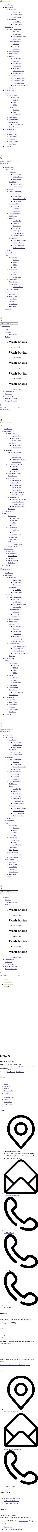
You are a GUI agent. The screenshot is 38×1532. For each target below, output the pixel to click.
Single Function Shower (19, 78)
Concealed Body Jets (18, 73)
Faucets (6, 513)
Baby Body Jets (17, 58)
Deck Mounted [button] (13, 107)
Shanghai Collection (11, 401)
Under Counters (17, 17)
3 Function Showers (18, 83)
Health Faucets (13, 134)
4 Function (16, 44)
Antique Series (17, 39)
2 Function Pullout (18, 124)
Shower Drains (13, 136)
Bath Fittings (8, 450)
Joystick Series (17, 34)
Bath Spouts (12, 88)
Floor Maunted (13, 117)
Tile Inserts (12, 139)
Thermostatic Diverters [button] (15, 41)
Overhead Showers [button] (14, 76)
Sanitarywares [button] (9, 7)
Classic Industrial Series (19, 36)
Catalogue (8, 146)
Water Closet (11, 443)
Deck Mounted (12, 527)
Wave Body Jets (17, 68)
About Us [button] (8, 332)
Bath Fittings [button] (9, 27)
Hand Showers (13, 53)
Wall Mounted (12, 516)
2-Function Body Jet (18, 71)
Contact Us (8, 394)
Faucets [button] (7, 93)
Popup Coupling (13, 141)
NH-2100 (15, 100)
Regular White (17, 12)
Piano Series (16, 49)
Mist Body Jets (17, 63)
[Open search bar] (1, 156)
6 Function (16, 46)
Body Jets (11, 478)
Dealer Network (10, 391)
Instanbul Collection (11, 398)
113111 (14, 112)
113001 (15, 102)
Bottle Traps (12, 144)
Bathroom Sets (9, 90)
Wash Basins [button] (12, 9)
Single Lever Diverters (14, 452)
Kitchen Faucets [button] (13, 122)
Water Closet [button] (12, 19)
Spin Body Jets (17, 66)
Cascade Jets (16, 61)
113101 (15, 105)
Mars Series (16, 31)
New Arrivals (9, 5)
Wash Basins (11, 433)
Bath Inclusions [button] (9, 129)
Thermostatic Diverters (15, 464)
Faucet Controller (13, 127)
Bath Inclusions (8, 549)
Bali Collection (9, 396)
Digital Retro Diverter (15, 51)
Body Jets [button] (11, 56)
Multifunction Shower (19, 85)
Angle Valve (12, 132)
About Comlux (13, 334)
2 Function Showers (18, 80)
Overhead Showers (13, 497)
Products (7, 337)
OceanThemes (23, 1521)
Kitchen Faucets (13, 542)
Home (7, 329)
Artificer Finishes (17, 14)
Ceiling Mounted (13, 119)
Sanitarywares (8, 431)
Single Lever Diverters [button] (15, 29)
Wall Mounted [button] (13, 95)
